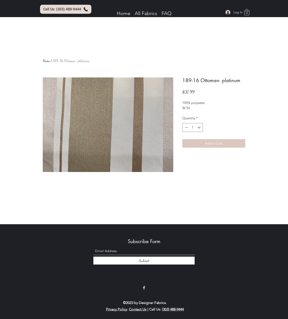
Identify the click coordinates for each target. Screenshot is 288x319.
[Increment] (199, 127)
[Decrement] (186, 127)
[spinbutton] (192, 127)
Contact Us (137, 309)
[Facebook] (144, 287)
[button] (247, 12)
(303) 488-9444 (173, 309)
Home (46, 61)
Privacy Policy (116, 309)
